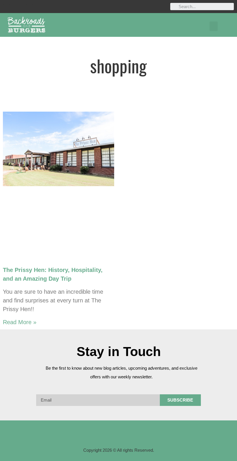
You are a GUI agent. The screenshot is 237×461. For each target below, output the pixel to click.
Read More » (19, 322)
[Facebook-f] (96, 433)
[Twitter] (29, 6)
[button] (214, 26)
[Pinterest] (41, 6)
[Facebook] (6, 6)
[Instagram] (18, 6)
